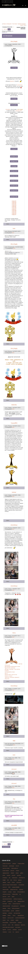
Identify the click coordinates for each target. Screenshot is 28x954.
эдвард (4, 882)
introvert (14, 769)
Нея (14, 799)
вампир (4, 908)
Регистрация (9, 1)
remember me (22, 877)
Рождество (10, 901)
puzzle (12, 910)
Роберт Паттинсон (7, 863)
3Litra (14, 633)
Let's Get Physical (15, 906)
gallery (21, 873)
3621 (13, 232)
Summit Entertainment (19, 917)
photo (4, 875)
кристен (4, 896)
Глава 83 (14, 203)
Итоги (9, 932)
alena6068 (14, 825)
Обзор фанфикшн (21, 891)
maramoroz (19, 84)
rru (13, 932)
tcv (12, 31)
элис (15, 901)
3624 (13, 409)
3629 (13, 637)
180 (4, 29)
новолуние (18, 882)
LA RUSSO (9, 929)
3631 (14, 745)
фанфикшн (17, 924)
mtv (9, 877)
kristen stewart (6, 870)
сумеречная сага (13, 889)
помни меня (14, 877)
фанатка (23, 924)
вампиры (5, 913)
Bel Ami (17, 865)
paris (9, 896)
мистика (4, 924)
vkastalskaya (14, 525)
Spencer (17, 932)
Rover (9, 924)
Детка (6, 673)
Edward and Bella (6, 906)
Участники (14, 23)
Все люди (5, 903)
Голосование (21, 884)
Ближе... (9, 915)
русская (20, 929)
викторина (17, 927)
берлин (4, 917)
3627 (13, 529)
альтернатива (17, 913)
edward (12, 873)
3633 (13, 773)
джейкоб (17, 910)
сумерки (14, 863)
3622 (14, 248)
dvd (11, 880)
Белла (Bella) (5, 922)
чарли (13, 896)
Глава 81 (14, 201)
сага (8, 920)
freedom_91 (4, 32)
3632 (13, 759)
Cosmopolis (22, 906)
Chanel (4, 920)
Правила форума (22, 23)
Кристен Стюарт (6, 868)
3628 (13, 590)
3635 (13, 803)
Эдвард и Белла (21, 901)
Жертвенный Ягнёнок (7, 899)
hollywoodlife (15, 894)
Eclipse (17, 873)
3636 (13, 829)
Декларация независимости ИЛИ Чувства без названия (12, 667)
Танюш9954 (14, 423)
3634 (13, 787)
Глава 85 (14, 206)
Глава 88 (14, 210)
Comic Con (5, 887)
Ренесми (19, 875)
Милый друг (11, 865)
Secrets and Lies (13, 922)
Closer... (14, 915)
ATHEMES (20, 937)
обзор (9, 908)
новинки (20, 922)
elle (8, 880)
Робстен (12, 870)
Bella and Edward (15, 908)
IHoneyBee (8, 109)
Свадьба (4, 891)
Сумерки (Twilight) (15, 887)
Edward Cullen (5, 889)
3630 (13, 690)
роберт (4, 901)
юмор (14, 891)
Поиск (21, 25)
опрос (9, 903)
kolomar (14, 492)
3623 (13, 352)
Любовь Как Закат (6, 894)
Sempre (12, 920)
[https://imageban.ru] (14, 703)
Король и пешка (8, 676)
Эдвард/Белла (21, 915)
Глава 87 (14, 209)
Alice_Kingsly (14, 41)
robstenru (5, 932)
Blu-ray (15, 880)
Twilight (4, 880)
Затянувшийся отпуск (10, 672)
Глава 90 (14, 213)
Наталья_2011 (18, 110)
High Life (4, 929)
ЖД (20, 894)
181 (6, 29)
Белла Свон (5, 865)
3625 (13, 427)
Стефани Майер (21, 863)
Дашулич (12, 81)
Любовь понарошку (18, 899)
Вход (4, 1)
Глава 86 (14, 207)
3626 (13, 496)
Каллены (10, 913)
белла (9, 882)
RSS (24, 25)
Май (14, 740)
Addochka (14, 405)
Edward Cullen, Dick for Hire (11, 674)
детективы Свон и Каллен (8, 927)
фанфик (4, 915)
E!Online (8, 875)
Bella (9, 887)
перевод (21, 889)
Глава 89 (14, 211)
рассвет (13, 875)
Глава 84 (14, 205)
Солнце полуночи (16, 903)
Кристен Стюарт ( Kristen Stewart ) (10, 884)
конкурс (9, 891)
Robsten (17, 870)
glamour (20, 880)
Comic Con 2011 (11, 917)
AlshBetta (15, 929)
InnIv (14, 228)
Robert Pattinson (14, 868)
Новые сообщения (7, 23)
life (12, 924)
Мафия (17, 920)
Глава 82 (14, 202)
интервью (5, 877)
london (13, 882)
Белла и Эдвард (6, 910)
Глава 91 (14, 214)
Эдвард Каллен (6, 873)
